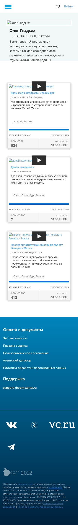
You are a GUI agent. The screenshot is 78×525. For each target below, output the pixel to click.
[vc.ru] (62, 426)
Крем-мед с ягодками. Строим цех (33, 93)
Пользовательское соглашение (26, 353)
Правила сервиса (15, 345)
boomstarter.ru (25, 484)
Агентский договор (17, 360)
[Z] (34, 426)
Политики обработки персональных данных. (40, 507)
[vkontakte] (11, 426)
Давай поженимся (22, 167)
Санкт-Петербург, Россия (29, 195)
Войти (68, 6)
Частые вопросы (15, 338)
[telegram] (11, 448)
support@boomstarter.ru (20, 387)
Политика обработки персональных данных (34, 368)
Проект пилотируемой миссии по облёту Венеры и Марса (37, 246)
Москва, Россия (22, 121)
